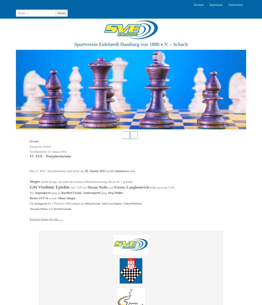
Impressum (216, 4)
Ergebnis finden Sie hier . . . (46, 219)
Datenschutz (235, 4)
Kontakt (199, 4)
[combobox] (35, 13)
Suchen (62, 13)
